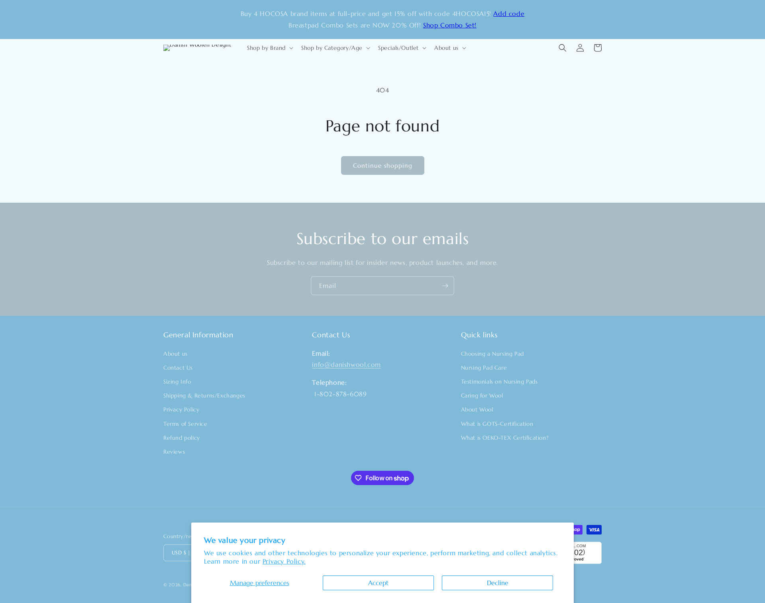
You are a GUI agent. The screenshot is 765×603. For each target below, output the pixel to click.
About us (175, 353)
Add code (508, 14)
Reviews (174, 451)
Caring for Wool (482, 395)
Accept (378, 583)
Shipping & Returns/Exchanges (204, 395)
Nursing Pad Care (484, 367)
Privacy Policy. (284, 561)
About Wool (477, 409)
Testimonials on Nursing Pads (499, 381)
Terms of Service (185, 423)
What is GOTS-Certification (497, 423)
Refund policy (181, 437)
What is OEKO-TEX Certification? (505, 437)
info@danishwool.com (346, 364)
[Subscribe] (445, 285)
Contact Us (178, 367)
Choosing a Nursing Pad (492, 353)
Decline (497, 583)
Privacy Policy (181, 409)
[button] (269, 47)
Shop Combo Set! (450, 25)
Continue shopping (382, 165)
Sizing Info (177, 381)
